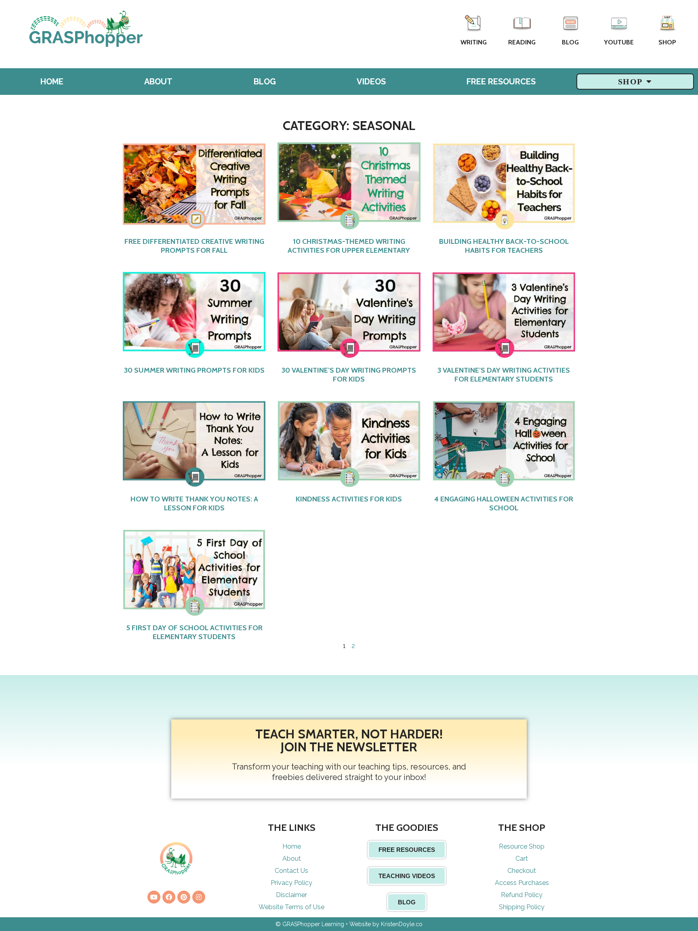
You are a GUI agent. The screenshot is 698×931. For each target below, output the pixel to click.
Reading (522, 42)
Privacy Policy (291, 883)
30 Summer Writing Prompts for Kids (194, 370)
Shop (667, 42)
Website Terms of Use (291, 907)
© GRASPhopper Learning (309, 924)
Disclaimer (291, 895)
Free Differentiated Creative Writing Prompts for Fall (194, 246)
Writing (473, 42)
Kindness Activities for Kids (349, 499)
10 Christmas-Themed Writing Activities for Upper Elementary (349, 246)
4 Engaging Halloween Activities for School (503, 503)
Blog (570, 42)
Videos (371, 81)
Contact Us (291, 870)
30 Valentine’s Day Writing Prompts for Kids (349, 375)
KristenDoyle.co (402, 924)
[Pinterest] (183, 897)
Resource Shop (522, 846)
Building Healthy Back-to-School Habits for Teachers (504, 246)
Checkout (521, 870)
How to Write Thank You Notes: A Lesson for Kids (194, 503)
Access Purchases (522, 883)
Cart (521, 858)
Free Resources (501, 81)
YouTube (619, 42)
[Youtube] (153, 897)
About (158, 81)
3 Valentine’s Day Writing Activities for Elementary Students (503, 375)
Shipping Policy (522, 907)
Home (51, 81)
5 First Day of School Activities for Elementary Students (194, 632)
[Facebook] (168, 897)
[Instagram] (198, 897)
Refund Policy (521, 895)
